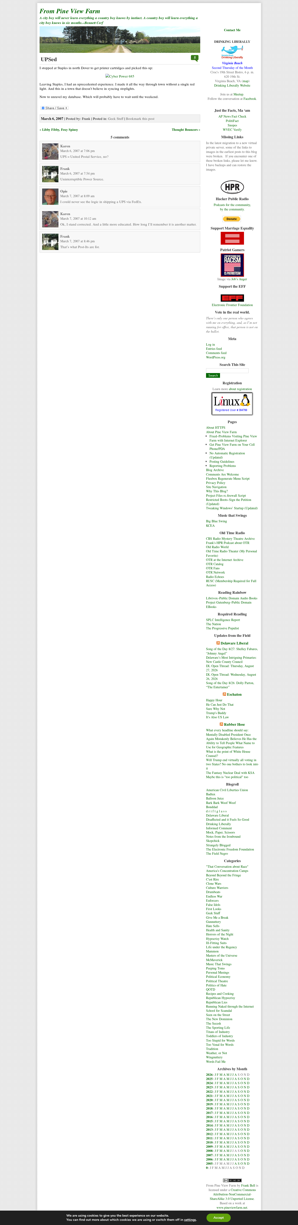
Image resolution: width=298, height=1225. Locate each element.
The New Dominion (219, 1019)
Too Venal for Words (220, 1044)
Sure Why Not (215, 708)
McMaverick (214, 960)
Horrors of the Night (219, 934)
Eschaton (234, 694)
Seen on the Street (218, 1014)
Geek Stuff (213, 913)
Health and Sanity (218, 930)
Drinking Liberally (218, 824)
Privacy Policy (215, 482)
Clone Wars (213, 883)
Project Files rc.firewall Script (226, 495)
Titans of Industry (218, 1031)
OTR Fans (213, 568)
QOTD (210, 989)
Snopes (232, 125)
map (245, 81)
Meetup (238, 94)
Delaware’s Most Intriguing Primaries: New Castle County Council (231, 659)
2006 (209, 1159)
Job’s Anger (239, 279)
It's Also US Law (217, 717)
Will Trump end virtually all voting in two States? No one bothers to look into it (232, 764)
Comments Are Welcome (222, 474)
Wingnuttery (214, 1057)
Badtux (210, 794)
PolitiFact (232, 120)
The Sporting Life (218, 1027)
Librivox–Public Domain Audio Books (231, 598)
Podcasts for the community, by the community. (232, 206)
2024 (209, 1082)
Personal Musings (217, 972)
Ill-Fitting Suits (216, 943)
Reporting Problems (223, 465)
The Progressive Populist (222, 628)
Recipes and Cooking (220, 993)
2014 (209, 1125)
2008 (209, 1150)
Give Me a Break (217, 917)
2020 (209, 1099)
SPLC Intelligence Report (223, 620)
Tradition (212, 1048)
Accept (218, 1217)
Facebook (250, 98)
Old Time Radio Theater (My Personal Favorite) (231, 553)
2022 (209, 1091)
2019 (209, 1104)
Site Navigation (216, 487)
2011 (209, 1138)
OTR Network (215, 572)
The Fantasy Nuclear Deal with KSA (230, 772)
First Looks (213, 909)
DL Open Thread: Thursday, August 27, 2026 (230, 668)
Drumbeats (213, 892)
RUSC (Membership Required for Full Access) (231, 583)
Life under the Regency (221, 947)
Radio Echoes (215, 576)
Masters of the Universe (221, 955)
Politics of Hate (216, 985)
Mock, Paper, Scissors (220, 832)
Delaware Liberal (234, 643)
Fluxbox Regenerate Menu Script (228, 478)
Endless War (214, 896)
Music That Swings (218, 964)
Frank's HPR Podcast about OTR (227, 542)
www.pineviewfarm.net (232, 1207)
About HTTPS (215, 427)
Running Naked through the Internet (230, 1006)
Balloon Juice (215, 798)
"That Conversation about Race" (227, 866)
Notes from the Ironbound (223, 836)
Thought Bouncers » (186, 129)
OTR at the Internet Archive (224, 559)
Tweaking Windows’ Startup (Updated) (232, 508)
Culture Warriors (217, 887)
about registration (240, 389)
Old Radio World (217, 547)
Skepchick (213, 840)
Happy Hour (214, 700)
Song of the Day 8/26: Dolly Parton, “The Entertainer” (230, 685)
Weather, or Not (216, 1053)
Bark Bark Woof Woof (221, 802)
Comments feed (216, 353)
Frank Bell (248, 1185)
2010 (209, 1142)
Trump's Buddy (216, 713)
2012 (209, 1133)
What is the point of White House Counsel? (228, 753)
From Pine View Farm (70, 10)
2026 (209, 1074)
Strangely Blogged (218, 845)
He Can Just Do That (220, 704)
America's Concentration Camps (227, 870)
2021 (209, 1095)
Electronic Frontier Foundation (232, 305)
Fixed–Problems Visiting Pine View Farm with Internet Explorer (233, 438)
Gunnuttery (213, 921)
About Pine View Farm (221, 432)
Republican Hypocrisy (220, 998)
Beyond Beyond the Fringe (223, 875)
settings (190, 1220)
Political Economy (218, 976)
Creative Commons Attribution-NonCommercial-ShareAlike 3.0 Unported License (233, 1194)
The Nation (213, 624)
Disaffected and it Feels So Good (227, 819)
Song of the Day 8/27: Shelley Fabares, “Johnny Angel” (232, 651)
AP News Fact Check (232, 116)
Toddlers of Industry (219, 1036)
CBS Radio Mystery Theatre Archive (230, 538)
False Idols (213, 904)
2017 (209, 1112)
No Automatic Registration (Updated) (227, 455)
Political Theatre (217, 981)
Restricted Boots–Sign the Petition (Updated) (228, 501)
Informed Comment (219, 828)
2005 (209, 1163)
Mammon (212, 951)
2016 (209, 1116)
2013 (209, 1129)
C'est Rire (212, 879)
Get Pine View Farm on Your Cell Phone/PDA (232, 446)
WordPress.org (215, 357)
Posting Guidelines (222, 461)
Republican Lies (216, 1002)
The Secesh (213, 1023)
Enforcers (212, 900)
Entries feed (214, 348)
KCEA (210, 525)
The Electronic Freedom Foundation (230, 849)
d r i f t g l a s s (216, 811)
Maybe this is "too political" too (227, 777)
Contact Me (232, 29)
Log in (210, 344)
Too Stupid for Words (220, 1040)
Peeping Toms (215, 968)
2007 (209, 1155)
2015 (209, 1121)
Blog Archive (215, 470)
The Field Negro (217, 853)
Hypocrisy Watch (217, 938)
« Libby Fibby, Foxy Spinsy (59, 129)
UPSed (49, 59)
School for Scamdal (219, 1010)
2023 (209, 1087)
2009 (209, 1146)
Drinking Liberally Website (232, 85)
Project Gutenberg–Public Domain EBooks (228, 604)
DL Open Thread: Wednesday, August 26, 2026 (231, 676)
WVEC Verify (232, 129)
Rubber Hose (234, 724)
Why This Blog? (217, 491)
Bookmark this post (140, 118)
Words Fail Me (216, 1061)
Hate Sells (212, 926)
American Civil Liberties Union (227, 790)
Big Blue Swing (216, 521)
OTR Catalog (215, 564)
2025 (209, 1078)
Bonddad (212, 807)
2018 (209, 1108)
